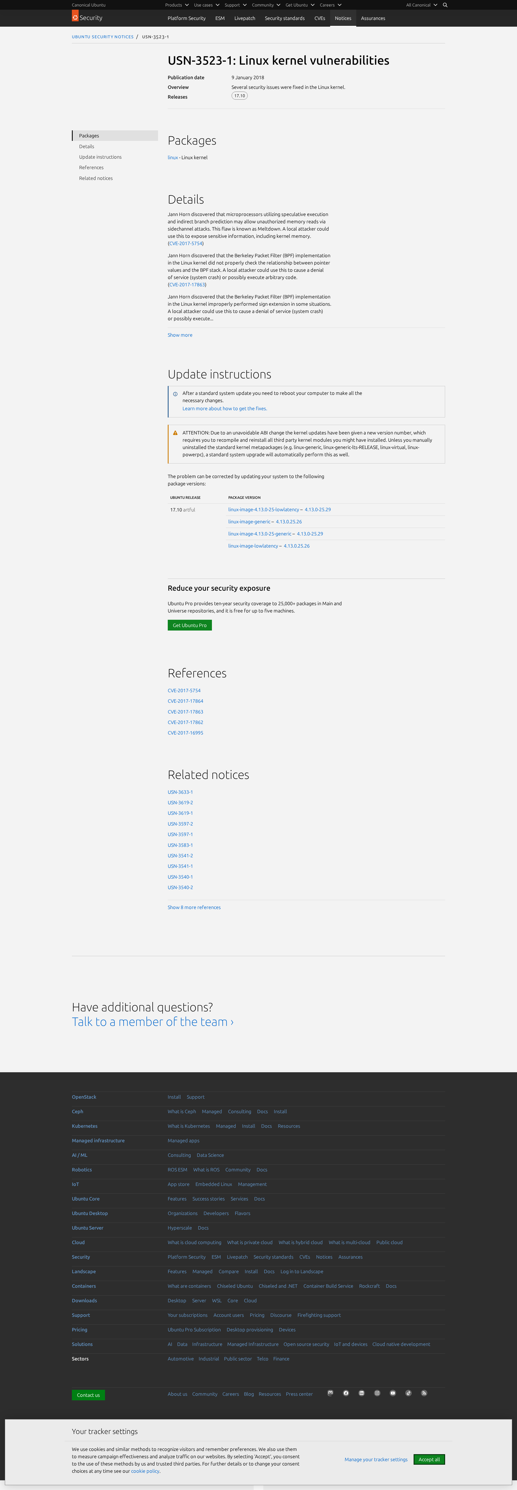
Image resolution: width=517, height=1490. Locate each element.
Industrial (209, 1358)
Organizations (183, 1213)
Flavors (242, 1213)
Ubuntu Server (87, 1227)
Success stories (209, 1198)
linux (173, 157)
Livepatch (245, 18)
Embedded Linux (213, 1184)
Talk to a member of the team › (153, 1021)
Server (199, 1300)
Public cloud (389, 1242)
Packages (89, 135)
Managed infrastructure (98, 1140)
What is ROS (206, 1169)
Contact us (88, 1395)
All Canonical (418, 4)
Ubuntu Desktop (90, 1213)
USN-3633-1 (180, 792)
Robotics (82, 1169)
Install (174, 1096)
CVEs (320, 18)
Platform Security (187, 18)
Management (252, 1184)
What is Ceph (182, 1111)
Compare (229, 1271)
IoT (75, 1184)
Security (81, 1256)
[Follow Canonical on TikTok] (410, 1395)
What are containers (189, 1286)
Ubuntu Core (86, 1198)
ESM (220, 18)
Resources (289, 1126)
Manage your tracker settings (376, 1459)
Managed (212, 1111)
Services (239, 1198)
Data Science (210, 1155)
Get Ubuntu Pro (190, 625)
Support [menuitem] (232, 4)
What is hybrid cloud (301, 1242)
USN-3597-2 (180, 823)
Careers (230, 1394)
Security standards (285, 18)
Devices (287, 1329)
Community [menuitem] (263, 4)
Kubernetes (84, 1126)
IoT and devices (351, 1344)
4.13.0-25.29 (318, 509)
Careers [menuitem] (327, 4)
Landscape (84, 1271)
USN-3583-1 (180, 845)
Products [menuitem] (173, 4)
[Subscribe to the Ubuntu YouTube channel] (394, 1395)
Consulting (239, 1111)
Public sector (238, 1358)
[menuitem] (422, 5)
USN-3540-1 (180, 876)
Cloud (78, 1242)
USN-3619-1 (180, 813)
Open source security (306, 1344)
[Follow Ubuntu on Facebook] (347, 1395)
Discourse (281, 1315)
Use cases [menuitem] (203, 4)
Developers (216, 1213)
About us (177, 1394)
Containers (84, 1286)
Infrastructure (207, 1344)
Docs (262, 1111)
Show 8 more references (194, 907)
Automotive (181, 1358)
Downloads (84, 1300)
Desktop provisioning (250, 1329)
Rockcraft (369, 1286)
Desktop (177, 1300)
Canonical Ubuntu (89, 4)
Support (196, 1096)
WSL (217, 1300)
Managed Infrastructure (253, 1344)
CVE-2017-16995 (185, 732)
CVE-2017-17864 (185, 701)
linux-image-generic (249, 521)
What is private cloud (250, 1242)
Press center (299, 1394)
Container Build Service (328, 1286)
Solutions (82, 1344)
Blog (249, 1394)
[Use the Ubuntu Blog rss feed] (426, 1395)
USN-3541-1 (180, 866)
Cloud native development (401, 1344)
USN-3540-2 (180, 887)
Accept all (429, 1459)
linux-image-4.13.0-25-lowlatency (263, 509)
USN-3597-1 (180, 834)
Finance (281, 1358)
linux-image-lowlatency (253, 545)
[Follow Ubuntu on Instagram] (379, 1395)
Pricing (257, 1315)
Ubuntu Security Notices (103, 36)
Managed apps (184, 1140)
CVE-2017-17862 (185, 722)
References (91, 167)
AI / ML (80, 1155)
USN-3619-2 (180, 802)
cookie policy (145, 1471)
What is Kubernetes (189, 1126)
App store (179, 1184)
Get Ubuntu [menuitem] (297, 4)
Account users (229, 1315)
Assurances (373, 18)
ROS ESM (177, 1169)
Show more (180, 334)
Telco (262, 1358)
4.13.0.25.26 (289, 521)
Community (238, 1169)
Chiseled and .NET (278, 1286)
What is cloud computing (194, 1242)
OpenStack (84, 1096)
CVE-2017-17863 (187, 284)
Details (86, 146)
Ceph (77, 1111)
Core (233, 1300)
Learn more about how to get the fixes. (225, 408)
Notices (343, 18)
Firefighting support (319, 1315)
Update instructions (100, 156)
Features (177, 1198)
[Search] (445, 5)
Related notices (96, 178)
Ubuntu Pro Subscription (194, 1329)
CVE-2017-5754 (185, 243)
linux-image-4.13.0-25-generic (259, 533)
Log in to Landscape (302, 1271)
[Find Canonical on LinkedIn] (363, 1395)
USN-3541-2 (180, 855)
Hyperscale (180, 1227)
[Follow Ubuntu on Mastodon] (332, 1395)
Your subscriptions (188, 1315)
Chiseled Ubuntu (235, 1286)
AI (170, 1344)
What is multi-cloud (350, 1242)
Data (182, 1344)
